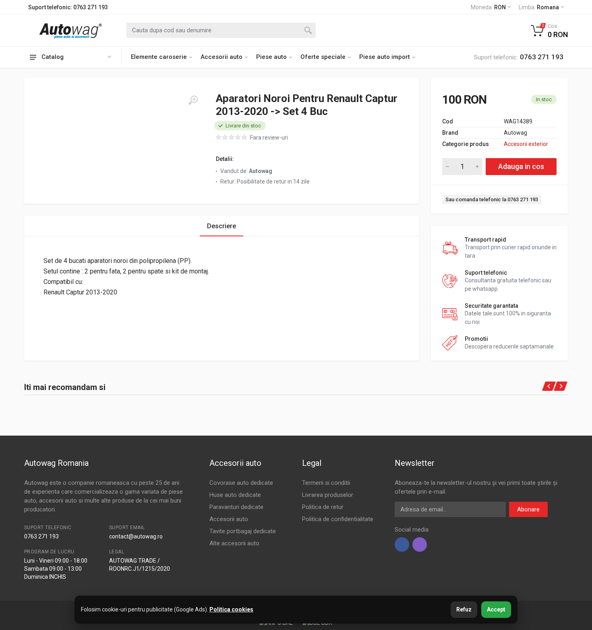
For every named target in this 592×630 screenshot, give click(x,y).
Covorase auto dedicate (241, 482)
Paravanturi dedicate (236, 507)
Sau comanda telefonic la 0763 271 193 (491, 199)
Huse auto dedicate (235, 495)
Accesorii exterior (526, 144)
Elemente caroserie (159, 56)
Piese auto (271, 56)
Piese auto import (384, 56)
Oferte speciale (323, 56)
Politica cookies (231, 609)
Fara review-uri (269, 137)
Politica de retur (323, 507)
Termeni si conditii (326, 482)
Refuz (464, 609)
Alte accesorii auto (234, 543)
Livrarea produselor (327, 495)
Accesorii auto (221, 56)
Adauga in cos (521, 166)
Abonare (528, 509)
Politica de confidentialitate (337, 519)
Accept (496, 609)
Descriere (221, 226)
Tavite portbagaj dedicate (242, 531)
